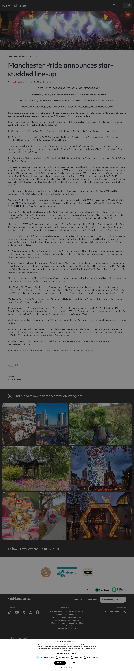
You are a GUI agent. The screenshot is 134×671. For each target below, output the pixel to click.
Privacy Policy (67, 650)
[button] (67, 653)
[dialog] (67, 655)
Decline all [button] (74, 663)
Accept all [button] (60, 663)
